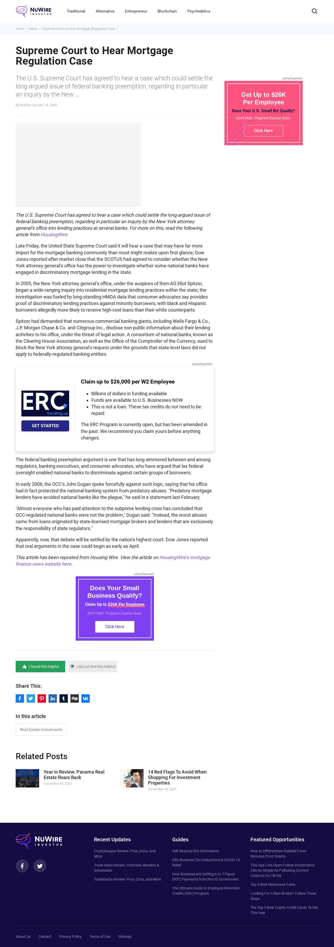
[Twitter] (39, 865)
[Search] (314, 11)
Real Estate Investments (41, 729)
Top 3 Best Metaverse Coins (272, 884)
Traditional (76, 11)
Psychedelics (198, 11)
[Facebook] (22, 865)
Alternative (105, 11)
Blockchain (167, 11)
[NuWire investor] (33, 11)
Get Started (45, 425)
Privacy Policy (70, 936)
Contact (44, 936)
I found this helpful (44, 666)
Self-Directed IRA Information (195, 851)
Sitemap (125, 936)
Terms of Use (100, 936)
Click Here (114, 626)
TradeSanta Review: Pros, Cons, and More (127, 879)
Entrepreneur (136, 11)
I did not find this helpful (95, 666)
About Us (23, 936)
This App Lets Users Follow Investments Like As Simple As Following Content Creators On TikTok (282, 870)
